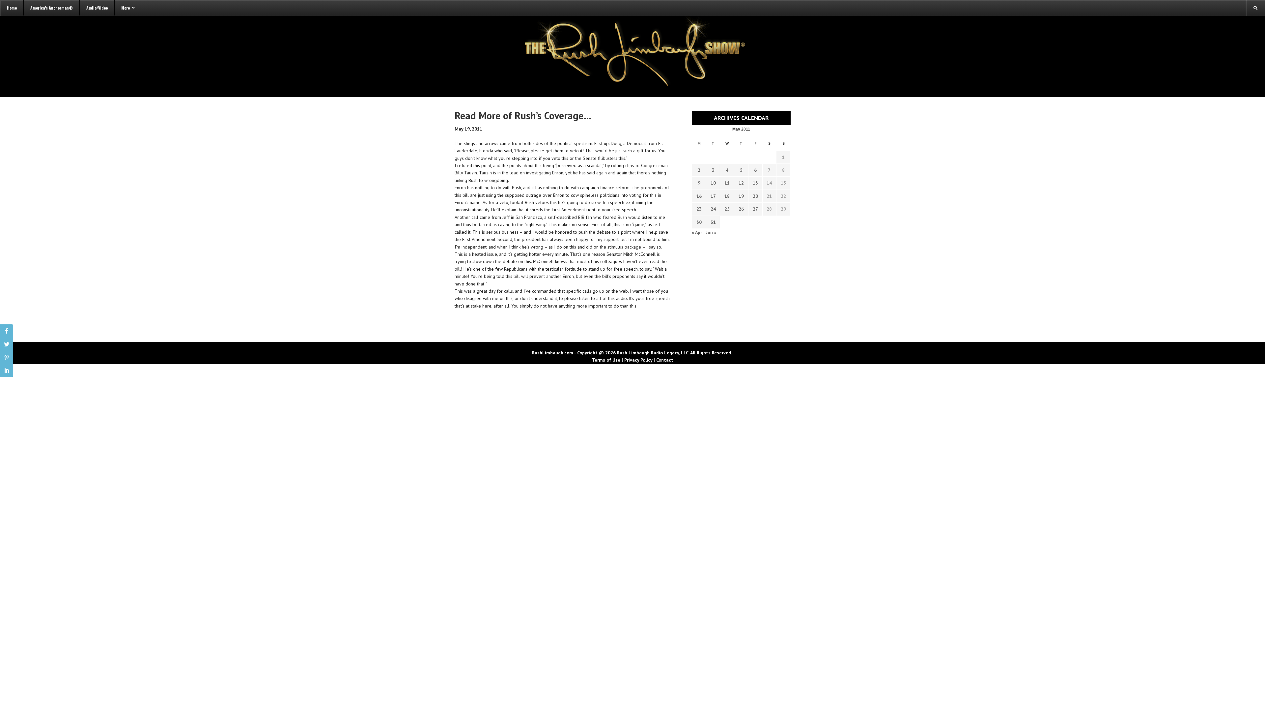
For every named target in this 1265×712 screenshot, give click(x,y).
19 (741, 196)
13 (755, 183)
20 (755, 196)
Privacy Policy (638, 360)
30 (699, 222)
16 (699, 196)
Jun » (711, 232)
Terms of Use (606, 360)
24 (713, 209)
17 (713, 196)
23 (699, 209)
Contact (664, 360)
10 (713, 183)
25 (727, 209)
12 (741, 183)
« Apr (697, 232)
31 (713, 222)
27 (755, 209)
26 (741, 209)
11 (727, 183)
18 (727, 196)
